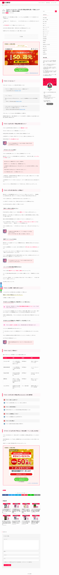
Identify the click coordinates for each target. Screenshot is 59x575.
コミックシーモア (46, 27)
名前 (5, 551)
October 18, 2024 (22, 109)
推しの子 (45, 48)
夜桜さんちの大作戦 (47, 44)
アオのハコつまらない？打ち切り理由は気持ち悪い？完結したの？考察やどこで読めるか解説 (49, 61)
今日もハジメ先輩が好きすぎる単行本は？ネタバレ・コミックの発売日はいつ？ (49, 65)
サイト (5, 558)
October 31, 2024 (19, 101)
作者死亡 (45, 36)
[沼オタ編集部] (6, 3)
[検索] (56, 0)
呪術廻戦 (45, 38)
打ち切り (4, 490)
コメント (5, 539)
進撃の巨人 (45, 50)
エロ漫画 (45, 21)
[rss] (55, 0)
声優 (44, 42)
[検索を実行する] (56, 11)
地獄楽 (45, 40)
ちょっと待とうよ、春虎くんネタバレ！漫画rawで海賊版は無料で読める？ (49, 75)
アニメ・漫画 (46, 19)
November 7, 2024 (18, 90)
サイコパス (45, 29)
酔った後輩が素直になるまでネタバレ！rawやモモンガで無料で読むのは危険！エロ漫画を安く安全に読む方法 (49, 71)
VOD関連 (45, 17)
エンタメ (45, 23)
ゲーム (45, 25)
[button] (5, 495)
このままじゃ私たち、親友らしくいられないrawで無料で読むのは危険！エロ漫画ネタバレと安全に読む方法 (49, 68)
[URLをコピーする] (37, 495)
